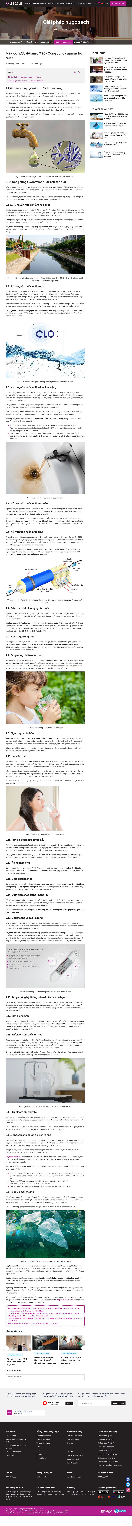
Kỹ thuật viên (41, 1458)
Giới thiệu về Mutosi (74, 1436)
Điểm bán (87, 3)
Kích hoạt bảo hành (44, 1436)
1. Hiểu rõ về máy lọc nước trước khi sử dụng (24, 77)
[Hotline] (128, 1490)
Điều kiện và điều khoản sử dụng (110, 1465)
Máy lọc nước (38, 3)
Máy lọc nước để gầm (13, 1452)
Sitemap (40, 1450)
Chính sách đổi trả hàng (107, 1443)
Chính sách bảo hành (106, 1447)
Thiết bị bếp (52, 3)
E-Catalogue (41, 1454)
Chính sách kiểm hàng (106, 1458)
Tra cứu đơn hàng (43, 1443)
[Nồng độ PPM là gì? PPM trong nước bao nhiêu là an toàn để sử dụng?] (96, 116)
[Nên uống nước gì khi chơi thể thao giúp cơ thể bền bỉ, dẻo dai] (96, 135)
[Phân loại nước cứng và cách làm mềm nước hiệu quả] (96, 125)
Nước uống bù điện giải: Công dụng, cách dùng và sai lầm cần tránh (115, 97)
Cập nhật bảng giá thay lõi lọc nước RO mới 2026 (115, 143)
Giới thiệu (28, 3)
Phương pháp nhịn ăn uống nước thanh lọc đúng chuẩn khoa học (115, 154)
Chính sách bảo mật (105, 1450)
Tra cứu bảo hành (43, 1439)
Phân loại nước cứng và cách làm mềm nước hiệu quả (115, 124)
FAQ (38, 1447)
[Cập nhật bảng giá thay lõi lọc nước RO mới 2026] (96, 144)
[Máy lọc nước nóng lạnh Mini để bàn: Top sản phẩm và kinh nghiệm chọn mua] (96, 60)
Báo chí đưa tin (32, 42)
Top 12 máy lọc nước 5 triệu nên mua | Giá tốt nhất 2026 (71, 1360)
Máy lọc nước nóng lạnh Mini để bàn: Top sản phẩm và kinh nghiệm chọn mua (115, 60)
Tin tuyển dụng (73, 1439)
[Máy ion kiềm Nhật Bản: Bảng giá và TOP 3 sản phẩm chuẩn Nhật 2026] (96, 69)
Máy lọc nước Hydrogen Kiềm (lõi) (16, 1440)
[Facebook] (128, 1479)
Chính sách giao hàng (106, 1439)
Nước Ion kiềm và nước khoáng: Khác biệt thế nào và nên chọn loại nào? (115, 88)
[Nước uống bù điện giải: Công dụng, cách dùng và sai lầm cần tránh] (96, 97)
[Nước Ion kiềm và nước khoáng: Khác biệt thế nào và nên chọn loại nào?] (96, 88)
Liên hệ (70, 1443)
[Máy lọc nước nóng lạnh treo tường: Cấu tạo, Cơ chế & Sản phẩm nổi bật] (96, 79)
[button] (6, 1348)
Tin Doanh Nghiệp (16, 42)
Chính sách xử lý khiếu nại (108, 1461)
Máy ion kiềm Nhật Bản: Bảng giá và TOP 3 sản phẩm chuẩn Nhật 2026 (115, 69)
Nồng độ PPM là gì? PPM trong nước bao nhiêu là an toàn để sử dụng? (116, 116)
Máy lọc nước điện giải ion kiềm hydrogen (17, 1446)
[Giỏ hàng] (98, 3)
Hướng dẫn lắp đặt (81, 42)
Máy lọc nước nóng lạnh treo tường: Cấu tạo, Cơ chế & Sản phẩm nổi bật (115, 79)
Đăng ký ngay (118, 1403)
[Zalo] (128, 1484)
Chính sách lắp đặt (105, 1436)
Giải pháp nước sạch (63, 42)
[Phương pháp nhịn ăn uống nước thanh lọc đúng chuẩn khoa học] (96, 154)
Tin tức (79, 3)
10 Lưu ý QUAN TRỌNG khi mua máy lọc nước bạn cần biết (44, 1360)
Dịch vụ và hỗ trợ (66, 3)
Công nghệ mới (46, 42)
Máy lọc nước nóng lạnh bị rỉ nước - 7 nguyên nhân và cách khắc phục (18, 1360)
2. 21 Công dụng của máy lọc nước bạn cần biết (25, 81)
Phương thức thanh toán (107, 1454)
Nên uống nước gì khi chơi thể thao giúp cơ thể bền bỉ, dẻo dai (116, 135)
